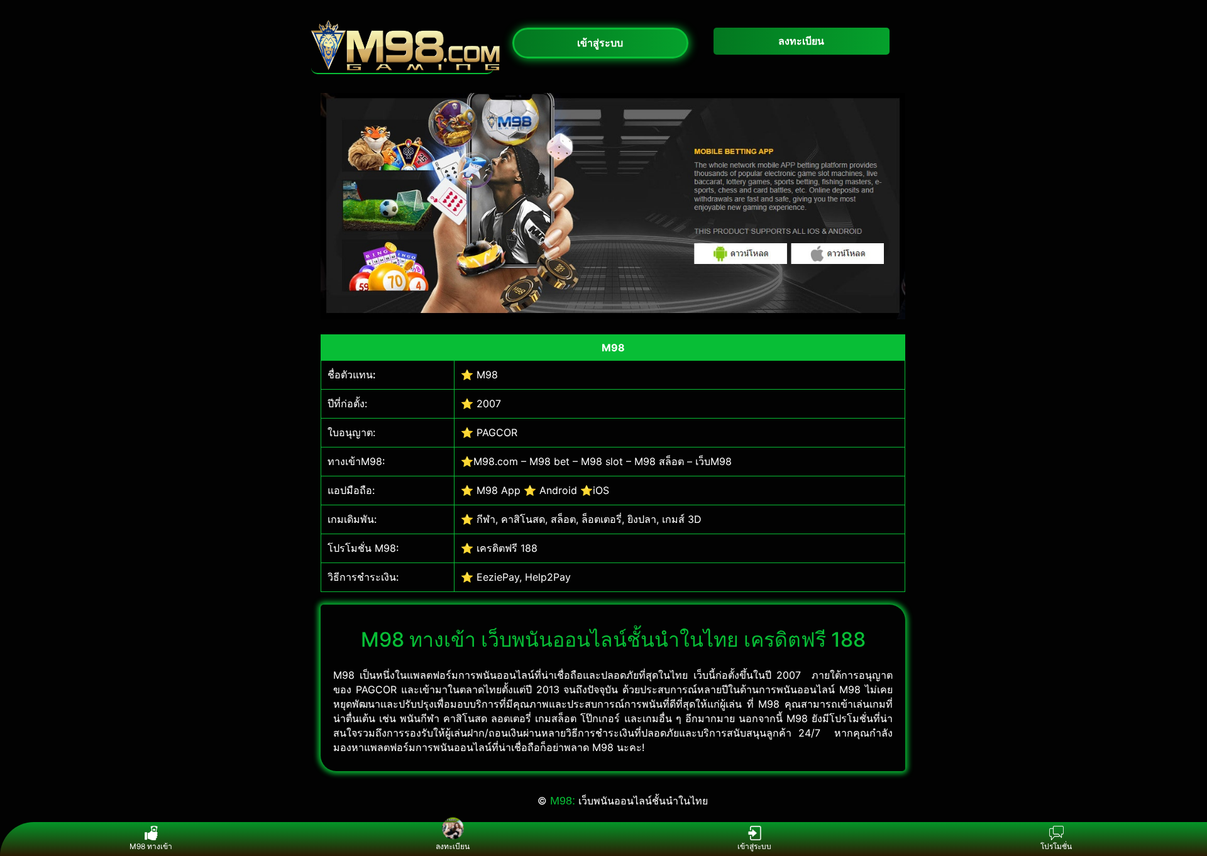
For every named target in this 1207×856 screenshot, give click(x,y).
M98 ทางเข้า (151, 846)
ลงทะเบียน (453, 846)
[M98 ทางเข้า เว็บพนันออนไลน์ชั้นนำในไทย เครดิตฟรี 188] (405, 66)
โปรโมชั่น (1056, 846)
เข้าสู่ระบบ (754, 846)
